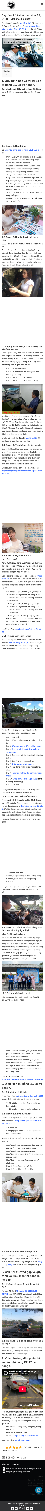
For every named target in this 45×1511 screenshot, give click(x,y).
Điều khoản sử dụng (35, 1486)
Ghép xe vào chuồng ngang (25, 779)
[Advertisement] (22, 120)
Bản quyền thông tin (35, 1480)
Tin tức (14, 1450)
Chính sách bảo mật (35, 1483)
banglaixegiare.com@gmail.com (18, 1472)
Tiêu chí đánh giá (36, 1494)
